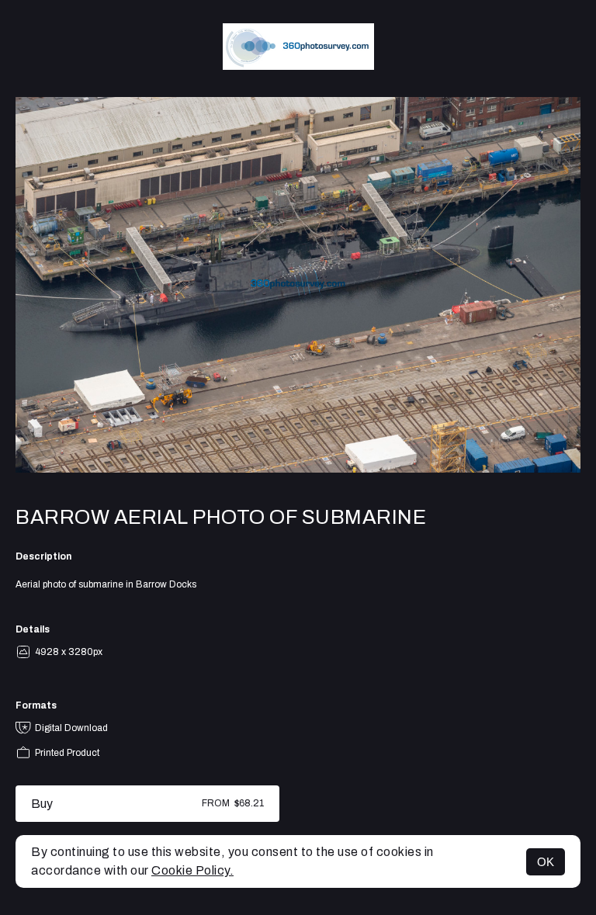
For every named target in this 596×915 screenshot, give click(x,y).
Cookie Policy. (192, 870)
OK (545, 861)
